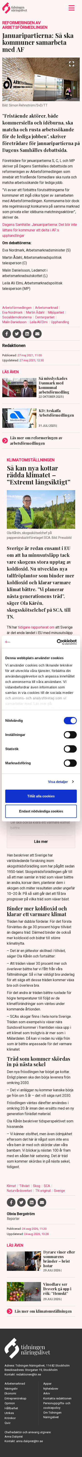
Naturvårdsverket (20, 1191)
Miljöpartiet (56, 312)
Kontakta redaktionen (57, 1398)
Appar (47, 1383)
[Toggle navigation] (71, 8)
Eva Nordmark (12, 312)
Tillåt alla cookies (41, 796)
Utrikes (9, 1413)
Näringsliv (11, 1388)
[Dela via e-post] (37, 333)
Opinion (10, 1403)
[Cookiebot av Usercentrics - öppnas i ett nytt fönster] (58, 642)
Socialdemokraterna (17, 317)
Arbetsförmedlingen (17, 307)
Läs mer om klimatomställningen (43, 1311)
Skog (37, 1186)
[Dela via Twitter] (17, 333)
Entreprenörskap (15, 1398)
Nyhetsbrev (50, 1388)
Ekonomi (10, 1393)
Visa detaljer (58, 782)
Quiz (7, 1423)
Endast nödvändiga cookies (41, 811)
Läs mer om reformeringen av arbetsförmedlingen (36, 440)
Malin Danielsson (14, 322)
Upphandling (60, 322)
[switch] (70, 734)
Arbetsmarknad (47, 307)
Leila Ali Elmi (39, 322)
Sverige (59, 1191)
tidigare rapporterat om (36, 627)
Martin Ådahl (35, 312)
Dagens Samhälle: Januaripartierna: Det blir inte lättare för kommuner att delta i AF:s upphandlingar (39, 230)
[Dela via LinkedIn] (27, 333)
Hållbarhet (11, 1408)
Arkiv (46, 1393)
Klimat (12, 1186)
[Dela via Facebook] (6, 333)
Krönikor (10, 1418)
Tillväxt (24, 1186)
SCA (47, 1186)
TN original (43, 1191)
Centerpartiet (45, 317)
